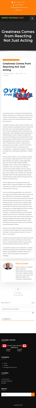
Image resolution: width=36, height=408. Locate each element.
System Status (18, 10)
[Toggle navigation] (32, 18)
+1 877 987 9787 (19, 5)
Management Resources (10, 367)
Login (32, 302)
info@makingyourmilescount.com (19, 7)
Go (33, 394)
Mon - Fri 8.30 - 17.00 (19, 2)
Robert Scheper (9, 73)
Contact (6, 365)
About (5, 363)
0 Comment (6, 75)
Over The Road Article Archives (11, 60)
